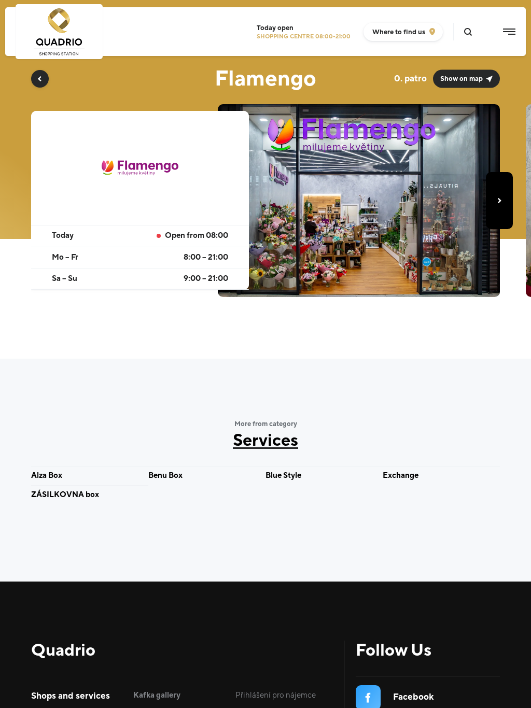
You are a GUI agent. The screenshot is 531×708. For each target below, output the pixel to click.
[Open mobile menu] (509, 31)
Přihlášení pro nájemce (275, 695)
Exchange (400, 475)
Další (499, 200)
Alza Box (46, 475)
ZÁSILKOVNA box (65, 495)
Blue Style (283, 475)
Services (265, 441)
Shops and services (70, 696)
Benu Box (165, 475)
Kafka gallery (156, 695)
